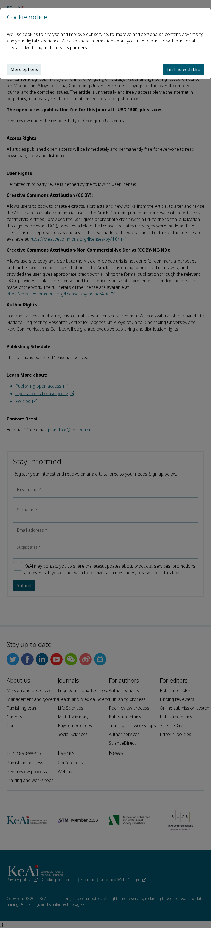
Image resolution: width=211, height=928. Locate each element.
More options (24, 69)
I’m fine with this (183, 69)
